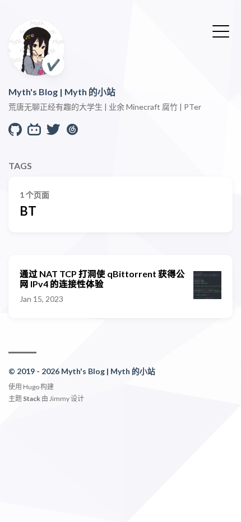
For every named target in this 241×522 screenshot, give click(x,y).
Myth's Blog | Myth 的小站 (61, 91)
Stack (31, 398)
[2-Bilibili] (34, 132)
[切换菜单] (221, 30)
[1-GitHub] (15, 132)
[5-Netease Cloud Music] (72, 132)
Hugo (31, 387)
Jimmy (59, 398)
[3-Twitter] (53, 132)
